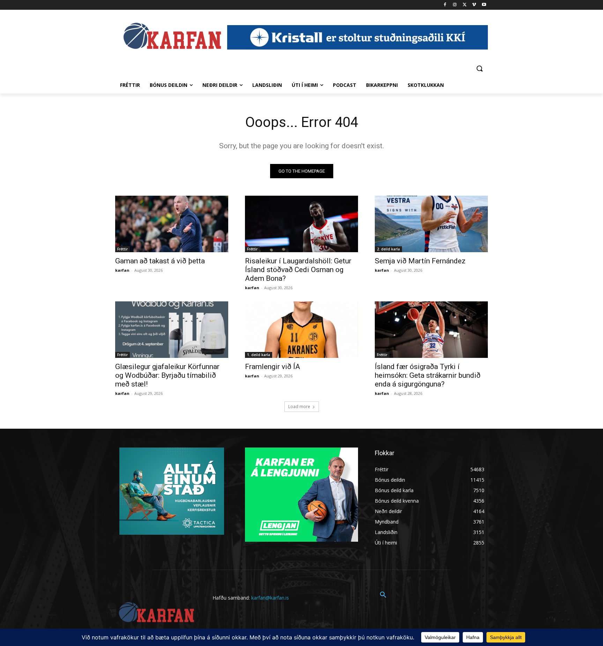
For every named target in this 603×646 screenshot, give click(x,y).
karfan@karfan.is (270, 597)
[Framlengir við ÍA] (301, 329)
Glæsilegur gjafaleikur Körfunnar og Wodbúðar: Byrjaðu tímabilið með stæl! (167, 375)
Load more (299, 407)
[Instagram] (455, 5)
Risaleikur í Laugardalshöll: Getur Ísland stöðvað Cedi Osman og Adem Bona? (298, 270)
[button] (479, 68)
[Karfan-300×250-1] (301, 495)
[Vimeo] (474, 5)
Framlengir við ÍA (272, 366)
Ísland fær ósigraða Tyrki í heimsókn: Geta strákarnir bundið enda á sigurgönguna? (428, 375)
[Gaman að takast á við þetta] (171, 224)
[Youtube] (484, 5)
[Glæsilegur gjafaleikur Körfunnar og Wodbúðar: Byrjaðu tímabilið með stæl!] (171, 329)
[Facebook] (445, 5)
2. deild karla (388, 249)
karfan (122, 270)
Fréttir (122, 249)
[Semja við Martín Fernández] (431, 224)
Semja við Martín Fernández (420, 261)
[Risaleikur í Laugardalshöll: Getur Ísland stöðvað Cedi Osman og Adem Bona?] (301, 224)
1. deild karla (258, 354)
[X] (465, 5)
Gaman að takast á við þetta (160, 261)
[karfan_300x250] (171, 491)
